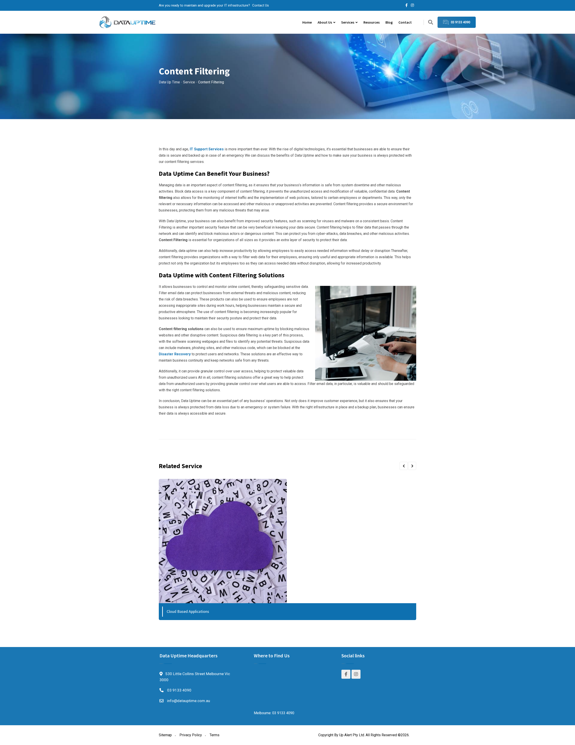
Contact (405, 22)
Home (307, 22)
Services (347, 22)
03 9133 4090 (179, 690)
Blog (389, 22)
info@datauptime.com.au (188, 700)
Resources (371, 22)
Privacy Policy (190, 735)
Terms (214, 735)
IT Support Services (207, 149)
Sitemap (165, 735)
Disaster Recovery (175, 354)
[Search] (430, 22)
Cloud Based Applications (188, 611)
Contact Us (260, 5)
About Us (325, 22)
